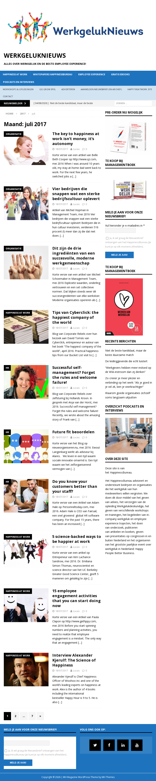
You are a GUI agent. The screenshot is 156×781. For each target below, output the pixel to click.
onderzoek (116, 527)
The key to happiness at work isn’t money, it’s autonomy (75, 138)
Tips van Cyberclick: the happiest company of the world (75, 317)
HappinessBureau (121, 472)
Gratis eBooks (120, 74)
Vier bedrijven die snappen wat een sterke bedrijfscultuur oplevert (76, 193)
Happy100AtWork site (139, 89)
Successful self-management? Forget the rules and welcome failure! (74, 375)
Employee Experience (91, 74)
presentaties (118, 536)
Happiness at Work (15, 74)
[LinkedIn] (123, 745)
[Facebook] (109, 745)
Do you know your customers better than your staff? (74, 486)
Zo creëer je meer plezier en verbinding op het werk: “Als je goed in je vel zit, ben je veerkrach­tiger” (128, 382)
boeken (130, 531)
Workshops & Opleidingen (18, 89)
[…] (74, 176)
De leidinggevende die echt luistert (126, 361)
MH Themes (108, 777)
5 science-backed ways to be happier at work (76, 539)
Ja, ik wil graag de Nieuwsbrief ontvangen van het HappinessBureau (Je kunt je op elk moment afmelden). (128, 242)
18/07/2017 (61, 149)
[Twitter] (95, 745)
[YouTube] (136, 745)
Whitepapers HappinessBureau (52, 74)
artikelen (115, 531)
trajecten (124, 523)
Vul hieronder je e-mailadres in (125, 225)
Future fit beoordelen (73, 431)
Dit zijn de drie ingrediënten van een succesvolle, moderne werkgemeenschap (73, 256)
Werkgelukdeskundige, (130, 506)
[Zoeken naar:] (133, 103)
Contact (8, 96)
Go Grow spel (47, 89)
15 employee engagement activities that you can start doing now (76, 598)
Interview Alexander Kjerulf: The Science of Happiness (74, 660)
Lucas (76, 149)
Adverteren (68, 89)
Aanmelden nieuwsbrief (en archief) (101, 89)
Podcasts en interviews (18, 82)
